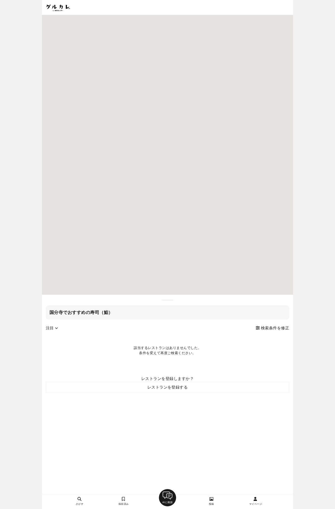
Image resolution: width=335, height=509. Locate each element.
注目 (50, 328)
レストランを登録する (167, 387)
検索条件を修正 (274, 328)
